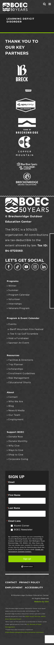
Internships (15, 304)
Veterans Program (18, 308)
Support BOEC (15, 432)
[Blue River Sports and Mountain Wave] (27, 163)
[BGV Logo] (27, 174)
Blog (11, 406)
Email (11, 482)
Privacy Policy (29, 582)
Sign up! (27, 559)
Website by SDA (41, 602)
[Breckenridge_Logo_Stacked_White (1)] (22, 66)
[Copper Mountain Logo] (24, 137)
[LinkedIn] (43, 266)
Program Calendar (19, 295)
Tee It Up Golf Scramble (24, 334)
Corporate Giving (18, 459)
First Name (14, 495)
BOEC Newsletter (23, 529)
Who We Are (15, 401)
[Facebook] (8, 266)
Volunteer (14, 299)
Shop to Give (15, 454)
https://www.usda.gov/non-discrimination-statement (24, 632)
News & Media (16, 410)
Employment (16, 419)
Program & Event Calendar (23, 318)
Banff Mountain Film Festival (27, 329)
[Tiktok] (17, 266)
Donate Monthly (18, 441)
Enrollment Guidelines (21, 373)
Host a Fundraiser (18, 338)
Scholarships (15, 369)
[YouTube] (26, 266)
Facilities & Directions (20, 360)
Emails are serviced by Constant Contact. (25, 550)
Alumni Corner (21, 525)
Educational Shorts (19, 382)
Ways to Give (15, 450)
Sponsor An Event (18, 343)
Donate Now (15, 436)
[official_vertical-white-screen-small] (27, 119)
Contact (13, 397)
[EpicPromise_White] (25, 99)
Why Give (14, 445)
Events (12, 324)
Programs (13, 281)
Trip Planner (15, 364)
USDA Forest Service (32, 616)
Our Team (14, 415)
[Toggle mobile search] (44, 4)
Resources (13, 355)
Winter (12, 286)
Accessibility (34, 587)
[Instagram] (35, 266)
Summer (13, 290)
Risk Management (18, 378)
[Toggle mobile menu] (49, 4)
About (10, 392)
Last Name (14, 508)
